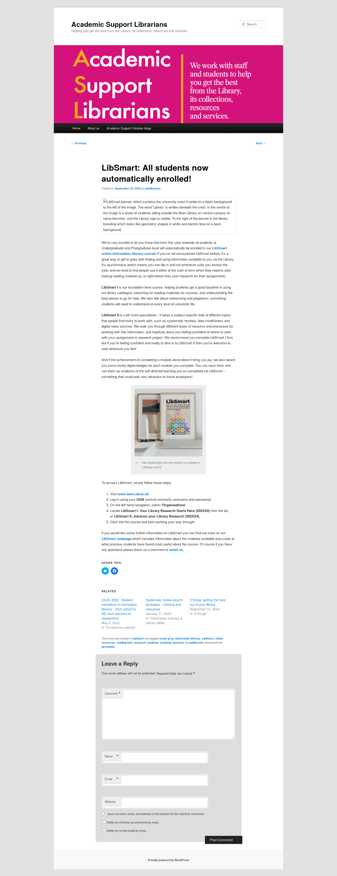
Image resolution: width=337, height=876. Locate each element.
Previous (78, 143)
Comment (113, 693)
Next (261, 143)
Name (112, 756)
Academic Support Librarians (119, 24)
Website (110, 801)
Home (76, 128)
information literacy (188, 638)
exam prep (167, 638)
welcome (178, 642)
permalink (108, 647)
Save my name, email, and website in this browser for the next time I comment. (156, 814)
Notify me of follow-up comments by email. (133, 822)
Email (112, 779)
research (140, 642)
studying (165, 642)
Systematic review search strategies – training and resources (164, 604)
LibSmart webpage (117, 538)
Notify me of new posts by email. (127, 830)
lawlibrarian (152, 188)
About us (93, 128)
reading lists (124, 642)
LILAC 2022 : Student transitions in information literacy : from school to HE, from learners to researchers (119, 609)
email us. (177, 549)
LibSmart (138, 638)
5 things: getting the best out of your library (208, 602)
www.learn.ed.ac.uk (133, 493)
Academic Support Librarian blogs (129, 128)
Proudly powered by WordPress (168, 860)
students (153, 642)
